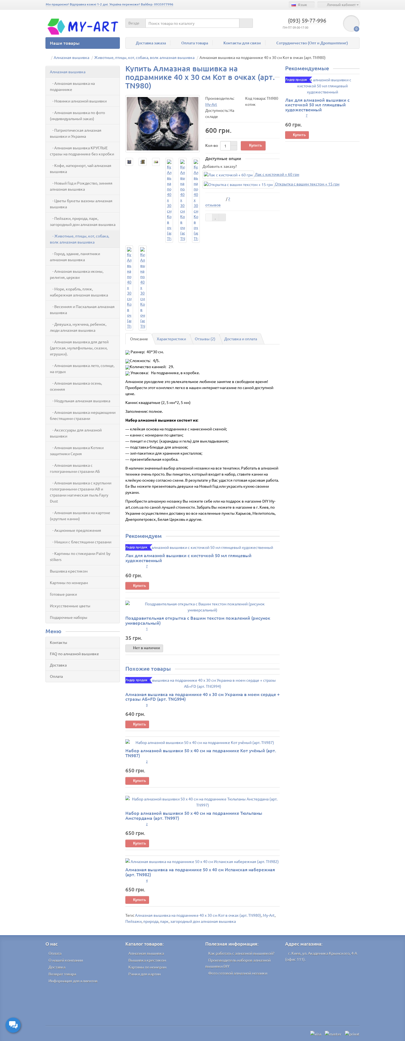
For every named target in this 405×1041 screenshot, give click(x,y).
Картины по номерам (69, 582)
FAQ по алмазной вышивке (74, 653)
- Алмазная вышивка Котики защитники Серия (77, 450)
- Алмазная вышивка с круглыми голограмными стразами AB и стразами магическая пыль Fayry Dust (80, 491)
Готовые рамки (63, 594)
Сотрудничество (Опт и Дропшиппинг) (312, 42)
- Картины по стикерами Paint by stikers (80, 556)
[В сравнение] (222, 217)
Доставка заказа (151, 42)
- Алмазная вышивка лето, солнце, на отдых (82, 368)
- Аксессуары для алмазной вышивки (76, 432)
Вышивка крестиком (69, 570)
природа (150, 921)
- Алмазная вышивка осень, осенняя (76, 386)
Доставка (58, 664)
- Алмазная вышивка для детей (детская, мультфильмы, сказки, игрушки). (79, 347)
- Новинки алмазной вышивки (78, 100)
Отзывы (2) (205, 338)
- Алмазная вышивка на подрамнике (72, 86)
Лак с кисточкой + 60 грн (276, 174)
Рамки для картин (144, 973)
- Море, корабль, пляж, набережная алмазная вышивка (79, 291)
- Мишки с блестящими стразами (80, 541)
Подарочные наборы (68, 617)
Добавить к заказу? (219, 166)
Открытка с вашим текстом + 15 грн (306, 183)
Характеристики (171, 338)
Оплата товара (194, 42)
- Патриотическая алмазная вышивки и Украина (75, 133)
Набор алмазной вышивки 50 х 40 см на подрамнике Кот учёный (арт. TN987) (200, 752)
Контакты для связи (242, 42)
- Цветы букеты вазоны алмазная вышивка (81, 203)
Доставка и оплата (240, 338)
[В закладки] (215, 217)
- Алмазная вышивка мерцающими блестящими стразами (82, 415)
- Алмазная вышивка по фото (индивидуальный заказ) (77, 115)
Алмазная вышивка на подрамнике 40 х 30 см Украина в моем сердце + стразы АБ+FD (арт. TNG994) (202, 696)
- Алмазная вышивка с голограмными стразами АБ (75, 468)
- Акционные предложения (75, 530)
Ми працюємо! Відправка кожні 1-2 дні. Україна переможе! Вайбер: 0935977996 (109, 4)
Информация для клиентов (73, 980)
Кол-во (211, 145)
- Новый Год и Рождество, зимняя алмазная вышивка (81, 186)
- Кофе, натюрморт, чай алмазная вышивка (80, 168)
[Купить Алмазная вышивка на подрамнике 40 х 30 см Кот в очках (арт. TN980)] (162, 123)
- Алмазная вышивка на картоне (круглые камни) (80, 515)
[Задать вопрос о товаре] (208, 217)
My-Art (269, 915)
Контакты (58, 642)
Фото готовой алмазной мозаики (237, 972)
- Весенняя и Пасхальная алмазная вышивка (82, 309)
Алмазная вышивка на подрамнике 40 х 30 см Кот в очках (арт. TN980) (198, 915)
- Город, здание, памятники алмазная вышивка (75, 256)
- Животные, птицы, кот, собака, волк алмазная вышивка (79, 238)
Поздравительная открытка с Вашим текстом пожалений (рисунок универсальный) (197, 620)
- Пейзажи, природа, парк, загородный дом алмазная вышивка (82, 221)
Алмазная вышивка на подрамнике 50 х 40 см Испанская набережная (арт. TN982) (200, 871)
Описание (139, 338)
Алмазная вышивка (67, 71)
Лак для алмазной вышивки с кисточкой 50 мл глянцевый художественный (188, 557)
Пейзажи (133, 921)
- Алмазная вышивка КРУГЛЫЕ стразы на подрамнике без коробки (82, 150)
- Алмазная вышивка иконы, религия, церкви (76, 274)
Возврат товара (62, 973)
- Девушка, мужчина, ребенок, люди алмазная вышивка (78, 327)
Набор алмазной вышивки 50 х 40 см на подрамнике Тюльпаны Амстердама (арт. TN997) (193, 815)
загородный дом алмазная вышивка (203, 921)
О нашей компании (65, 960)
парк (164, 921)
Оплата (56, 676)
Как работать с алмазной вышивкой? (241, 953)
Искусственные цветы (70, 605)
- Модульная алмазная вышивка (80, 400)
